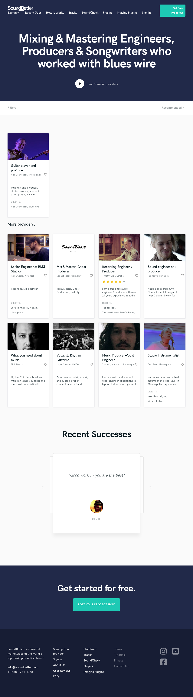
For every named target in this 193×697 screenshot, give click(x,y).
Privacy (118, 660)
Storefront (89, 649)
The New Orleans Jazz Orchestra (118, 312)
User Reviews (61, 671)
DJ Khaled (31, 307)
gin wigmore (17, 312)
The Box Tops (108, 307)
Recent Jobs (33, 13)
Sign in (146, 13)
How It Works (55, 13)
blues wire (34, 206)
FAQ (56, 676)
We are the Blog (156, 401)
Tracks (73, 13)
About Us (59, 665)
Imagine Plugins (127, 13)
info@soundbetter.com (23, 667)
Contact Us (121, 666)
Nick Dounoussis (19, 206)
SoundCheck (90, 13)
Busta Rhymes (18, 307)
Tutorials (120, 655)
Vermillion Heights (157, 396)
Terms (118, 649)
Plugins (107, 13)
